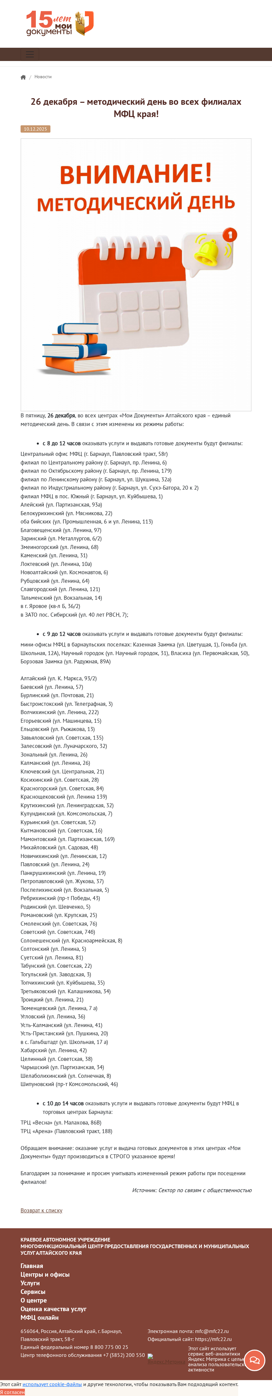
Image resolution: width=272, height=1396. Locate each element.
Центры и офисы (45, 1274)
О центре (34, 1300)
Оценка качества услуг (54, 1309)
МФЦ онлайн (40, 1317)
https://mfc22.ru (213, 1339)
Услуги (30, 1283)
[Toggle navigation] (30, 54)
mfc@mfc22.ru (212, 1331)
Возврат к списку (41, 1210)
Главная (32, 1265)
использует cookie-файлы (52, 1384)
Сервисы (33, 1291)
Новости (43, 77)
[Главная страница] (23, 77)
